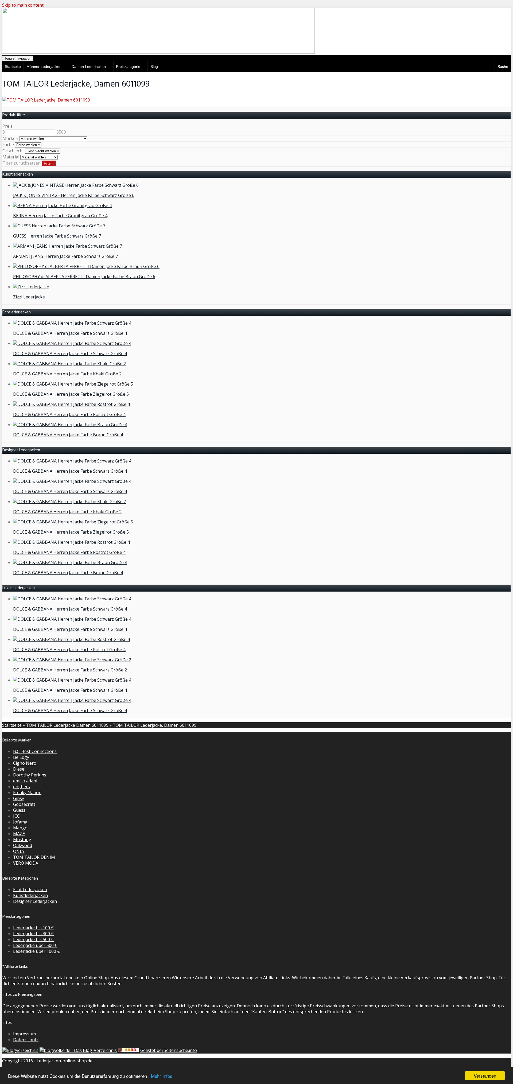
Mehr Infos (161, 1076)
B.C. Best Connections (35, 751)
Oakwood (22, 845)
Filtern (48, 163)
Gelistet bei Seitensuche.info (168, 1050)
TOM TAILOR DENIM (34, 857)
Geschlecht (13, 151)
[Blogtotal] (128, 1050)
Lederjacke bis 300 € (33, 934)
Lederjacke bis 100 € (33, 928)
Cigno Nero (24, 763)
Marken (10, 138)
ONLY (19, 851)
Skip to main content (23, 5)
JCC (16, 816)
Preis (7, 126)
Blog (154, 66)
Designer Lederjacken (35, 901)
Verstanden (485, 1075)
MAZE (19, 834)
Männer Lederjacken (43, 66)
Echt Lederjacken (30, 889)
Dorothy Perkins (29, 775)
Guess (19, 810)
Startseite (13, 66)
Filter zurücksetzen (21, 163)
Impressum (24, 1034)
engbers (21, 787)
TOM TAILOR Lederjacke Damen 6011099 (67, 725)
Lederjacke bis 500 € (33, 939)
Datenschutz (25, 1040)
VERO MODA (25, 863)
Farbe (8, 144)
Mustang (22, 839)
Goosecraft (24, 804)
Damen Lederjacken (89, 66)
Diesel (19, 769)
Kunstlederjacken (30, 895)
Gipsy (18, 798)
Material (10, 157)
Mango (20, 828)
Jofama (20, 822)
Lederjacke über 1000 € (36, 951)
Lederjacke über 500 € (35, 945)
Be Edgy (21, 757)
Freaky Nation (27, 792)
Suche (503, 66)
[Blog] (20, 1050)
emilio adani (25, 781)
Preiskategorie (128, 66)
